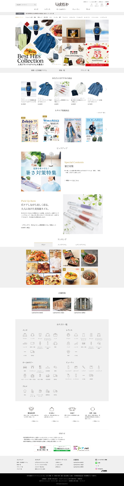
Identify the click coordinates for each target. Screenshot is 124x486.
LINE (99, 462)
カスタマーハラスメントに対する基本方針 (67, 478)
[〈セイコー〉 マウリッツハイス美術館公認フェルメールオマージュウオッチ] (97, 31)
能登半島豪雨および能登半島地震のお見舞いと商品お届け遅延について (41, 441)
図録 (35, 17)
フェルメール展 (28, 17)
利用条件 (79, 478)
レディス (47, 9)
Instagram (100, 468)
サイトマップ (82, 480)
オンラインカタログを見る (41, 464)
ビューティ (76, 9)
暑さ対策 (46, 17)
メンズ (36, 9)
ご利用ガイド (85, 1)
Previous (17, 43)
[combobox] (26, 4)
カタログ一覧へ (101, 112)
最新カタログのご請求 (40, 469)
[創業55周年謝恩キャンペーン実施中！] (97, 54)
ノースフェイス (103, 17)
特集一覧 (62, 70)
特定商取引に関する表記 (73, 480)
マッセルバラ (79, 17)
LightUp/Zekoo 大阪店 (78, 464)
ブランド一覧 (85, 70)
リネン (50, 17)
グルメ (88, 9)
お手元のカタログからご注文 (41, 462)
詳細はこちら (35, 421)
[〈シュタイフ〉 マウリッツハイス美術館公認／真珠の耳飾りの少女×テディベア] (73, 31)
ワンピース (65, 17)
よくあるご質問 (93, 1)
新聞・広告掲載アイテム (39, 70)
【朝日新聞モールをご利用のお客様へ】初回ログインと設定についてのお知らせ (44, 439)
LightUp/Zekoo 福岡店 (78, 466)
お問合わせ (101, 1)
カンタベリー (87, 17)
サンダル (56, 17)
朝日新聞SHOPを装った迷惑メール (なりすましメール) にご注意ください (42, 437)
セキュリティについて (63, 480)
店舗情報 (107, 1)
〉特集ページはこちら (72, 180)
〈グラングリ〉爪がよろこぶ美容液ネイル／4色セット (38, 225)
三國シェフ (39, 17)
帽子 (60, 17)
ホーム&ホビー (61, 9)
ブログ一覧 (19, 469)
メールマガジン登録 (102, 459)
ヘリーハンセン (94, 17)
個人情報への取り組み (52, 478)
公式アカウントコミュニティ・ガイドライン (47, 480)
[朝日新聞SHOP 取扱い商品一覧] (73, 54)
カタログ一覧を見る (39, 466)
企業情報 (43, 478)
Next (60, 43)
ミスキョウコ (72, 17)
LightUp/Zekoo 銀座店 (78, 462)
